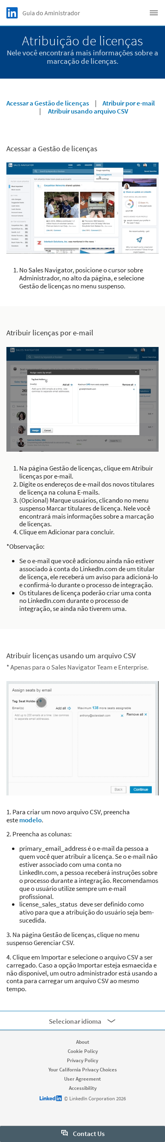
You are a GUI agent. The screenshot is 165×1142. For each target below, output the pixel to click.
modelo (30, 819)
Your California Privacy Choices (82, 1069)
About (82, 1042)
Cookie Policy (83, 1051)
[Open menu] (154, 13)
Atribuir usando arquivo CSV (88, 111)
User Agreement (82, 1078)
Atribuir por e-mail (129, 103)
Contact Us (88, 1133)
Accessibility (83, 1088)
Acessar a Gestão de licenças (47, 103)
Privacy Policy (82, 1060)
